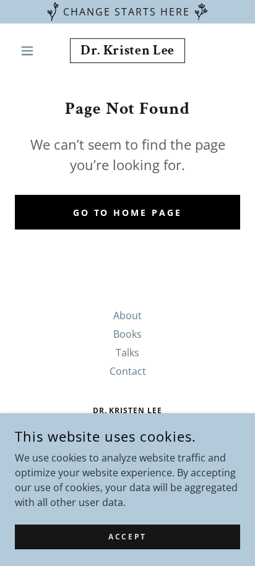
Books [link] (127, 334)
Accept (127, 536)
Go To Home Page (128, 212)
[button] (32, 50)
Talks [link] (127, 352)
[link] (128, 50)
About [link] (127, 315)
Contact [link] (128, 371)
